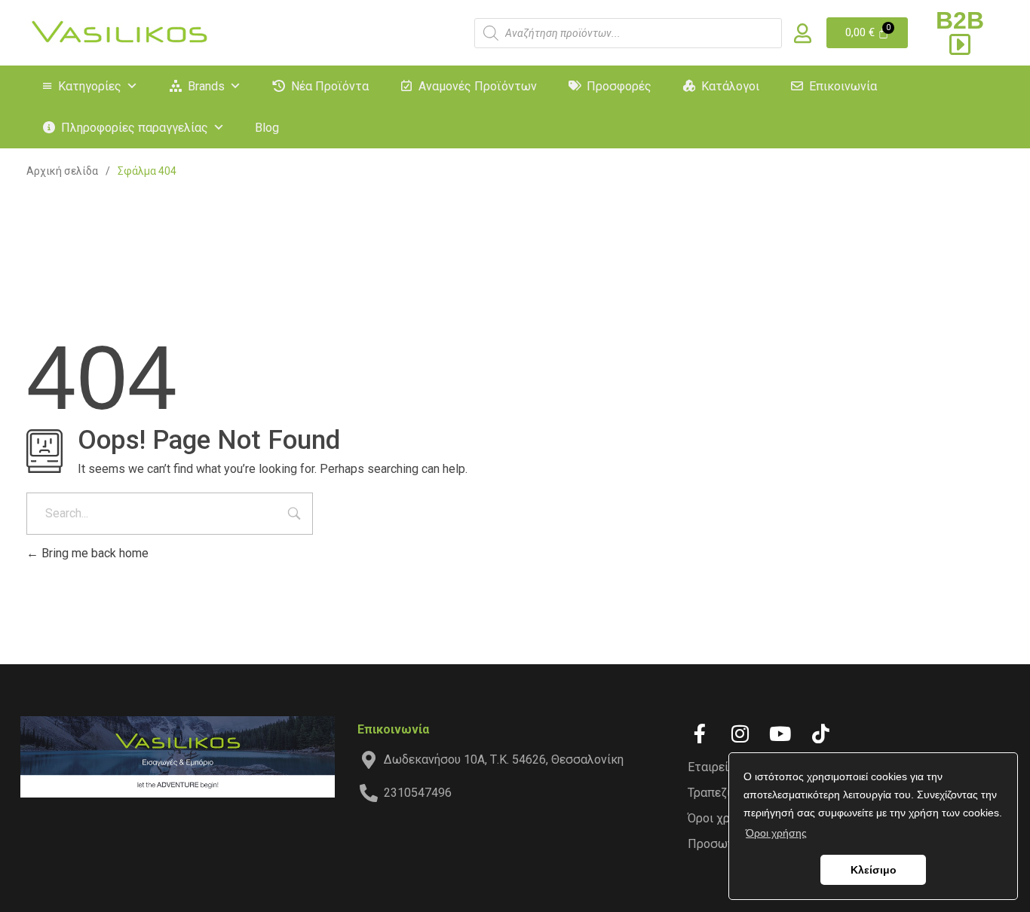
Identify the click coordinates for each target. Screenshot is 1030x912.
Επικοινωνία (843, 86)
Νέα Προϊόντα (330, 86)
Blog (267, 127)
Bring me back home (93, 553)
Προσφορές (619, 86)
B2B (960, 20)
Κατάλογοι (730, 86)
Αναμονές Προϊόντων (477, 86)
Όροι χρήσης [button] (776, 833)
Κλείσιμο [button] (874, 870)
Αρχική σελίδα (62, 171)
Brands (206, 86)
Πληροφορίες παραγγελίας (134, 127)
